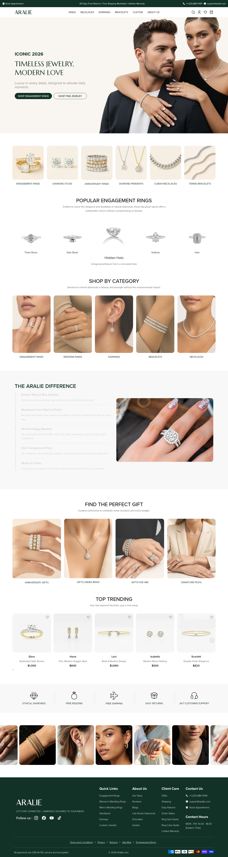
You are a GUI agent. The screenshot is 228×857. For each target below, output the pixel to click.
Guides (136, 825)
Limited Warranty (170, 831)
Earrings (103, 819)
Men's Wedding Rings (110, 807)
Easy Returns (168, 807)
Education (137, 819)
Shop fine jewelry (70, 96)
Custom (138, 12)
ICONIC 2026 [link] (29, 54)
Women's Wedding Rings (112, 801)
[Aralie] (42, 12)
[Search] (193, 12)
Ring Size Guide (170, 819)
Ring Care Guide (170, 825)
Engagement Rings (109, 795)
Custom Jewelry (108, 825)
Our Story (137, 795)
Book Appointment (14, 3)
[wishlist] (205, 12)
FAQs (164, 795)
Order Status (168, 813)
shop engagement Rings (33, 96)
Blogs (135, 807)
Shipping (166, 801)
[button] (72, 12)
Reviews (136, 801)
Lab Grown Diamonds (143, 813)
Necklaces (104, 813)
